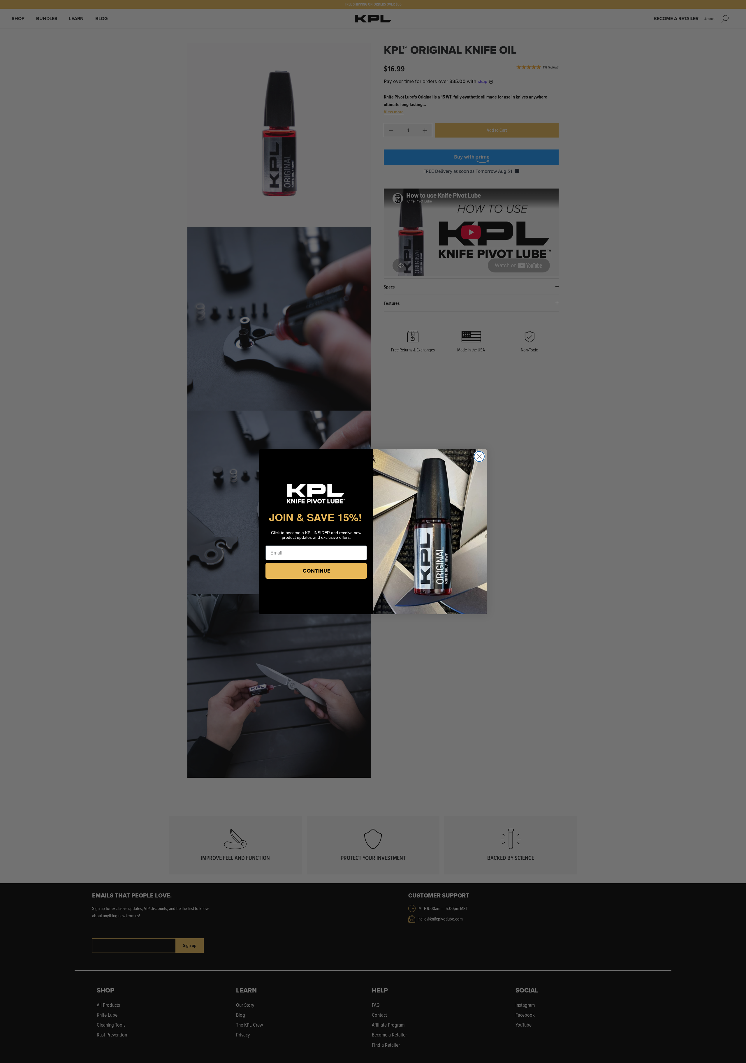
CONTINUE (316, 570)
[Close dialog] (479, 456)
